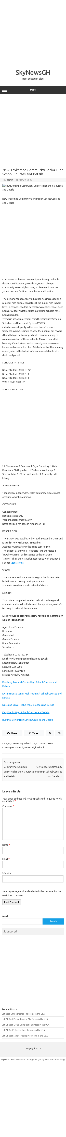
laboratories (17, 562)
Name (6, 844)
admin (10, 180)
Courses (43, 743)
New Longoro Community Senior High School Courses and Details (47, 772)
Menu (33, 90)
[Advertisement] (33, 33)
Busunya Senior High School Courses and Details (27, 719)
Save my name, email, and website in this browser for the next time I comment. (31, 893)
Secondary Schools (22, 743)
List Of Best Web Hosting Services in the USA (23, 1030)
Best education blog (55, 1059)
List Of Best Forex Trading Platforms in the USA (25, 1019)
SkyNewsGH (33, 72)
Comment (8, 806)
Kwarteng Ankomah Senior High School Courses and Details (18, 772)
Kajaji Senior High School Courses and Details (25, 712)
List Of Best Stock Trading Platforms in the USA (25, 1035)
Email (6, 859)
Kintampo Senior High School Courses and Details (28, 705)
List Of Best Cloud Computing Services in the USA (25, 1025)
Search (5, 916)
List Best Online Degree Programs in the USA (23, 1014)
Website (6, 873)
